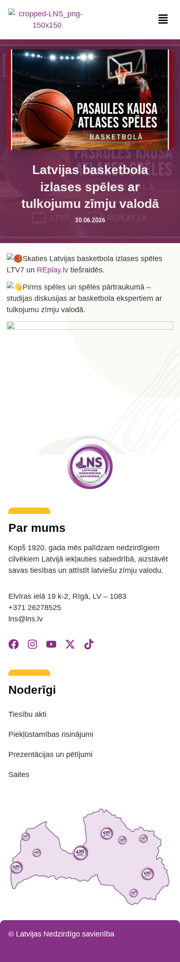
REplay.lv (52, 270)
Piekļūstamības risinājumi (50, 734)
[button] (163, 19)
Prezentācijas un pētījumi (50, 754)
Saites (18, 774)
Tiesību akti (27, 714)
